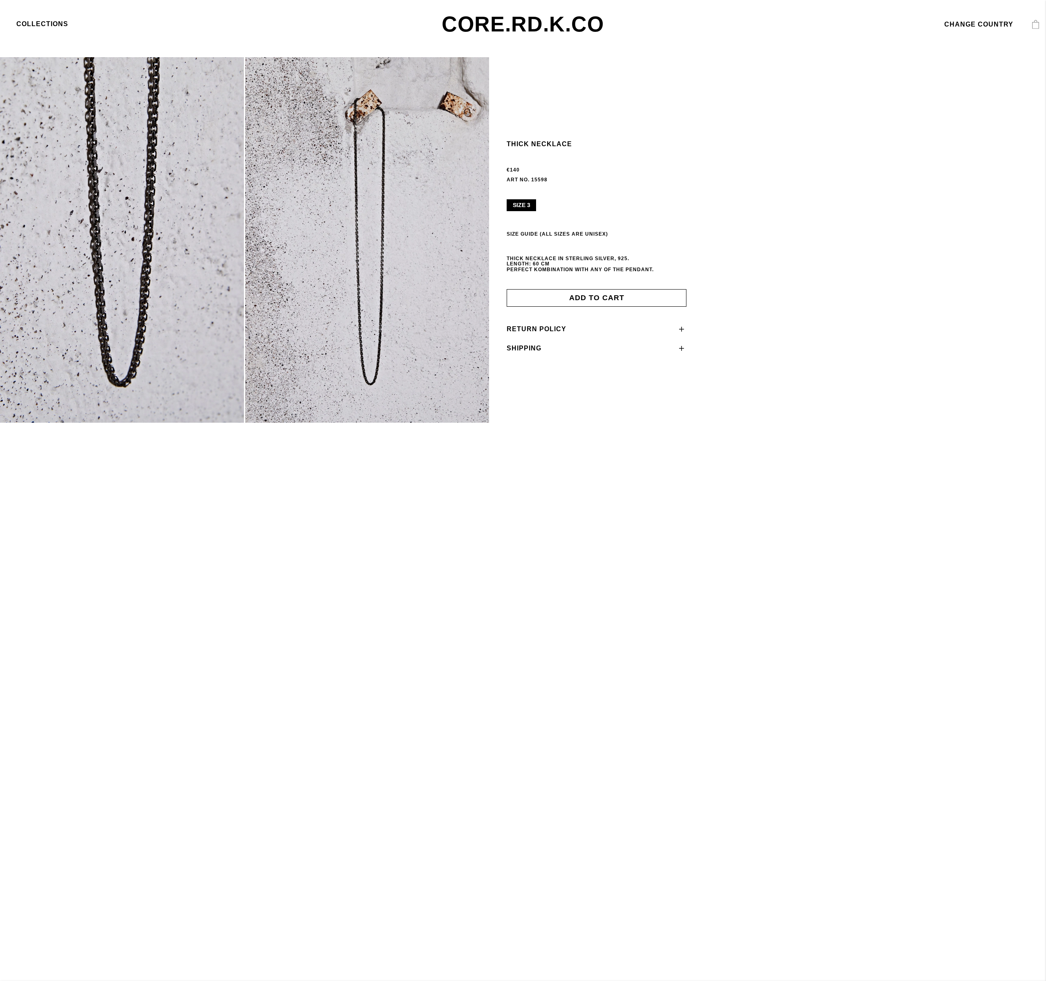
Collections (42, 23)
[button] (596, 329)
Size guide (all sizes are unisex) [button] (557, 234)
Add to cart (596, 298)
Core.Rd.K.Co (523, 24)
